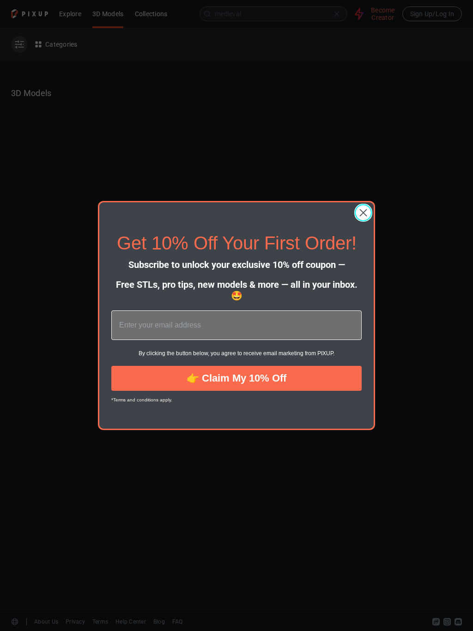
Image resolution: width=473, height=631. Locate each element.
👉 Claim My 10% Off (236, 378)
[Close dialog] (363, 213)
